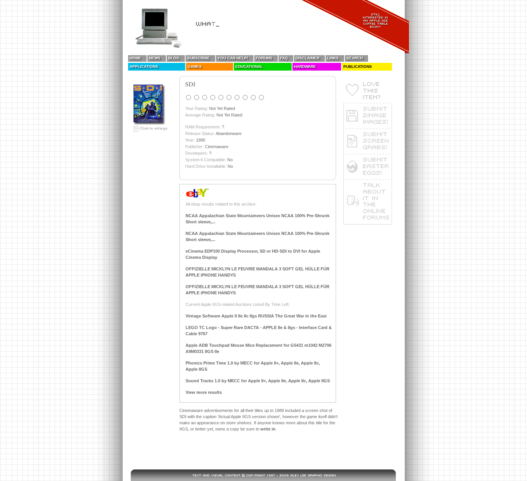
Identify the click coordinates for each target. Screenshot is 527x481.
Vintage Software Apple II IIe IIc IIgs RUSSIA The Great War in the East (256, 316)
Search (354, 58)
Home (135, 58)
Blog (173, 58)
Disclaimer (307, 58)
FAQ (284, 58)
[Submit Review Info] (367, 166)
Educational (249, 66)
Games (194, 66)
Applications (144, 66)
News (154, 58)
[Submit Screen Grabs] (367, 141)
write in (267, 429)
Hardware (305, 66)
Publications (357, 66)
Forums (264, 58)
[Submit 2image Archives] (367, 115)
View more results (204, 392)
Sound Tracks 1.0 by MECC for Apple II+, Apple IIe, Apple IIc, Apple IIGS (258, 380)
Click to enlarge (153, 128)
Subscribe (198, 58)
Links (333, 58)
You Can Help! (233, 58)
